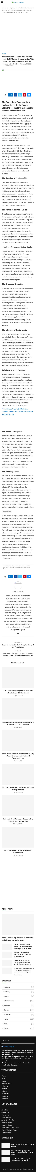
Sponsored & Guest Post (10, 1128)
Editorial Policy (7, 1123)
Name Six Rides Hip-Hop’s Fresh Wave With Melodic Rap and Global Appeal (17, 939)
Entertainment (19, 1001)
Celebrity (19, 992)
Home (4, 8)
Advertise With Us (8, 1120)
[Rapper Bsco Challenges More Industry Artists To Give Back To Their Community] (18, 708)
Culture (19, 996)
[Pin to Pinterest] (24, 94)
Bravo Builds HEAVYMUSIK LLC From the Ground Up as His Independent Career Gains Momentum (24, 972)
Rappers (12, 8)
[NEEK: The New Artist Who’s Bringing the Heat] (6, 1145)
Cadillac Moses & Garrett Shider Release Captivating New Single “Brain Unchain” (23, 947)
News (19, 1024)
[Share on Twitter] (20, 94)
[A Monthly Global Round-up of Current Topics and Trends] (6, 1160)
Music (19, 1019)
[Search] (34, 2)
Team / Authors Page (9, 1130)
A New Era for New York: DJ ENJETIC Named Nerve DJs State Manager (22, 955)
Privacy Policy (7, 1117)
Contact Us (6, 1112)
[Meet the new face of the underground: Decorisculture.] (18, 837)
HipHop (19, 1010)
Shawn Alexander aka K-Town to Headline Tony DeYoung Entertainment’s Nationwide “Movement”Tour (18, 756)
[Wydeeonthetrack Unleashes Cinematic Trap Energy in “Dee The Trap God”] (18, 805)
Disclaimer (5, 1115)
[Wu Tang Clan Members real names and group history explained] (18, 774)
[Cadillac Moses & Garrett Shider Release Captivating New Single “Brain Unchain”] (7, 947)
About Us (5, 1110)
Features (19, 1005)
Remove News (7, 1125)
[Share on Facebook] (15, 94)
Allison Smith (13, 64)
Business (19, 987)
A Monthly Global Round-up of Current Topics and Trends (20, 1160)
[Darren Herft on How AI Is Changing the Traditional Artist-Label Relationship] (7, 963)
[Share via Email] (29, 94)
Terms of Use (6, 1133)
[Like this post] (11, 94)
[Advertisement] (18, 33)
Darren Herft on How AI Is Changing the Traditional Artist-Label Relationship (22, 963)
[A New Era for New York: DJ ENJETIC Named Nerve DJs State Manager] (7, 955)
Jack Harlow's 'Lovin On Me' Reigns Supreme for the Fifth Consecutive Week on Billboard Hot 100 (16, 567)
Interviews (19, 1015)
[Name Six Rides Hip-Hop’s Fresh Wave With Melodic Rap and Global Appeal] (18, 677)
